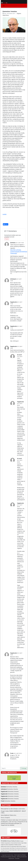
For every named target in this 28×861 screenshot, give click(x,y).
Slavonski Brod (14, 843)
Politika (13, 841)
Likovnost (25, 848)
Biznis (7, 844)
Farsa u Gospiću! (5, 817)
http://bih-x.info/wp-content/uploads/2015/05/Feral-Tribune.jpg (18, 251)
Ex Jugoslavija (13, 846)
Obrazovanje (9, 849)
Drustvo (5, 851)
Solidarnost (25, 849)
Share (6, 224)
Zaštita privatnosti (22, 856)
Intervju (3, 848)
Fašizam (24, 846)
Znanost (22, 849)
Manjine (13, 848)
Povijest (21, 841)
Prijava (6, 239)
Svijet (22, 843)
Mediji (25, 843)
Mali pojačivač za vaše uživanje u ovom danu (13, 808)
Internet (2, 851)
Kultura (19, 843)
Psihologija (2, 849)
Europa (20, 846)
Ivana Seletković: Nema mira (8, 815)
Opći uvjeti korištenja (20, 855)
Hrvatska (4, 841)
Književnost (3, 844)
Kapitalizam (11, 844)
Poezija (6, 849)
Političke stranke (17, 844)
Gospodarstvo (8, 843)
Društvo (17, 841)
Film (1, 848)
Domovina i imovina (11, 787)
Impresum (11, 858)
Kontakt (17, 858)
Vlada (17, 846)
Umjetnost (18, 849)
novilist (4, 214)
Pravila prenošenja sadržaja (8, 856)
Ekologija (12, 849)
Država (9, 841)
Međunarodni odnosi (5, 846)
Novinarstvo (19, 848)
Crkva (16, 848)
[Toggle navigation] (4, 5)
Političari (3, 843)
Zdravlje (22, 848)
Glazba (11, 848)
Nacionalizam (7, 848)
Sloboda (8, 851)
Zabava (16, 849)
